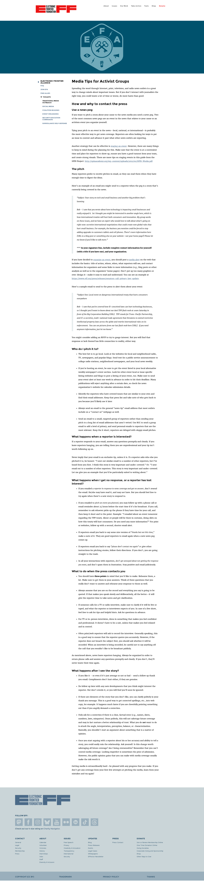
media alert (134, 259)
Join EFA (44, 89)
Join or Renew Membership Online (150, 842)
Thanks (151, 877)
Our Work (124, 6)
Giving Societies (143, 848)
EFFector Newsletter (95, 856)
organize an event (101, 259)
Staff (41, 859)
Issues (114, 6)
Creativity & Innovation (72, 848)
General (18, 842)
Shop (154, 6)
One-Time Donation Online (147, 845)
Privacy (66, 845)
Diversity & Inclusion (46, 862)
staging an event (119, 146)
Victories (42, 848)
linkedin (75, 822)
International (68, 854)
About (106, 6)
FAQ (42, 86)
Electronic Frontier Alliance (52, 82)
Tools (146, 6)
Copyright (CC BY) (24, 877)
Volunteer (43, 845)
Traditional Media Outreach (50, 102)
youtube (56, 822)
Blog (90, 842)
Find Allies (45, 93)
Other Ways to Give (144, 856)
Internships (43, 854)
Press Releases (94, 845)
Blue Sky (47, 822)
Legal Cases (92, 851)
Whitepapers (93, 854)
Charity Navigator (51, 829)
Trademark (65, 877)
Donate (162, 6)
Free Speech (68, 842)
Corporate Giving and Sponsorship (150, 851)
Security (18, 848)
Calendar (42, 842)
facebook (28, 822)
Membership (20, 851)
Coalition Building (50, 110)
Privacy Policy (111, 877)
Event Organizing (50, 114)
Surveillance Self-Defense (54, 123)
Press (17, 854)
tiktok (85, 822)
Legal (17, 845)
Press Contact (117, 842)
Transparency (69, 851)
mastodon (19, 822)
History (42, 851)
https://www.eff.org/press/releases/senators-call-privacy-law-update (105, 278)
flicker (66, 822)
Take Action (136, 6)
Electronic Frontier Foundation (56, 10)
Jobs (41, 856)
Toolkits (47, 97)
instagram (38, 822)
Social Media (48, 106)
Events (90, 848)
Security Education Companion (51, 119)
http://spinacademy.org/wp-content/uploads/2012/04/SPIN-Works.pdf (119, 161)
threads (94, 822)
